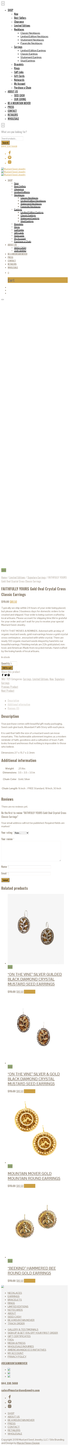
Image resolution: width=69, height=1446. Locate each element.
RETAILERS (13, 115)
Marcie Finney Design (28, 1443)
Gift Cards (19, 76)
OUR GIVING (20, 99)
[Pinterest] (8, 675)
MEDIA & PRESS (17, 1343)
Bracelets (19, 64)
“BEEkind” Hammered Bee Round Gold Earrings (32, 1271)
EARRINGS (14, 1296)
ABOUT (12, 1313)
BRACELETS (15, 1299)
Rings (17, 68)
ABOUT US (13, 91)
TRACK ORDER (16, 1323)
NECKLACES (15, 1293)
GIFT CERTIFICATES (19, 1336)
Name (5, 867)
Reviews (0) (13, 708)
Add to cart (29, 992)
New (16, 14)
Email (4, 873)
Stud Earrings (28, 60)
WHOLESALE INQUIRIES (21, 1346)
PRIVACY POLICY (17, 1356)
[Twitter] (5, 675)
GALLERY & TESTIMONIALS (23, 1329)
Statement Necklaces (32, 40)
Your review (7, 839)
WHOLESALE (13, 119)
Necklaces (19, 29)
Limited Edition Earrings (33, 50)
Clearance (19, 22)
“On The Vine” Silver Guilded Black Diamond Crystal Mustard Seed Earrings (35, 979)
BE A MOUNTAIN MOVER (19, 103)
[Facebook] (2, 675)
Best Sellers (20, 18)
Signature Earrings (36, 577)
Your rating (7, 832)
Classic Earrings (29, 54)
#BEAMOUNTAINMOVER (14, 1363)
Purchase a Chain (22, 88)
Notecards (19, 80)
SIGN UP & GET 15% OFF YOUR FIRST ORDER (33, 1333)
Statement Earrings (31, 57)
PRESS (11, 107)
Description (13, 700)
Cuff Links (19, 72)
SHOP (10, 10)
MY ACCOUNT (16, 1353)
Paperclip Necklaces (31, 43)
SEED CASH (19, 95)
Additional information (19, 704)
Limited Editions (22, 25)
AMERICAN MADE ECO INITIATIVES (27, 1349)
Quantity (5, 663)
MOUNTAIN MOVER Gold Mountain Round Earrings (34, 1176)
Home (4, 577)
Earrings (18, 47)
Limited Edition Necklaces (34, 36)
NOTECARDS (15, 1310)
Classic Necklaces (30, 33)
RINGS (11, 1303)
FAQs (11, 1339)
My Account (19, 84)
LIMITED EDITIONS (18, 1306)
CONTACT (12, 111)
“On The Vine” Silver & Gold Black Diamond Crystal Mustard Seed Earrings (34, 1079)
